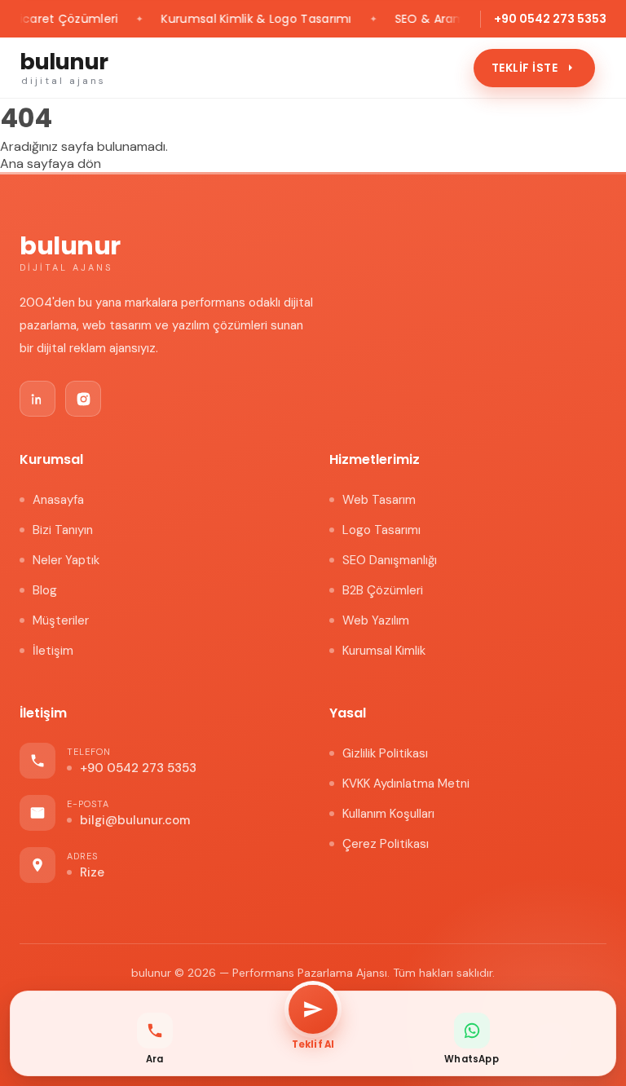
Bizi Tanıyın (63, 530)
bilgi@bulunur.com (135, 820)
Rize (92, 872)
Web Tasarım (379, 500)
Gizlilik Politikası (385, 753)
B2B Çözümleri (382, 590)
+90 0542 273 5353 (550, 19)
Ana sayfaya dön (50, 163)
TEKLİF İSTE (525, 68)
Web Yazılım (375, 620)
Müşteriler (61, 620)
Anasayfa (58, 500)
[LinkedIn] (37, 399)
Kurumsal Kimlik (383, 650)
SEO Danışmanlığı (389, 560)
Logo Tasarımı (381, 530)
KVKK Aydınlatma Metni (406, 783)
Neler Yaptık (66, 560)
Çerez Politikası (385, 844)
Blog (45, 590)
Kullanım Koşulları (388, 814)
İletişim (53, 650)
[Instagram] (83, 399)
